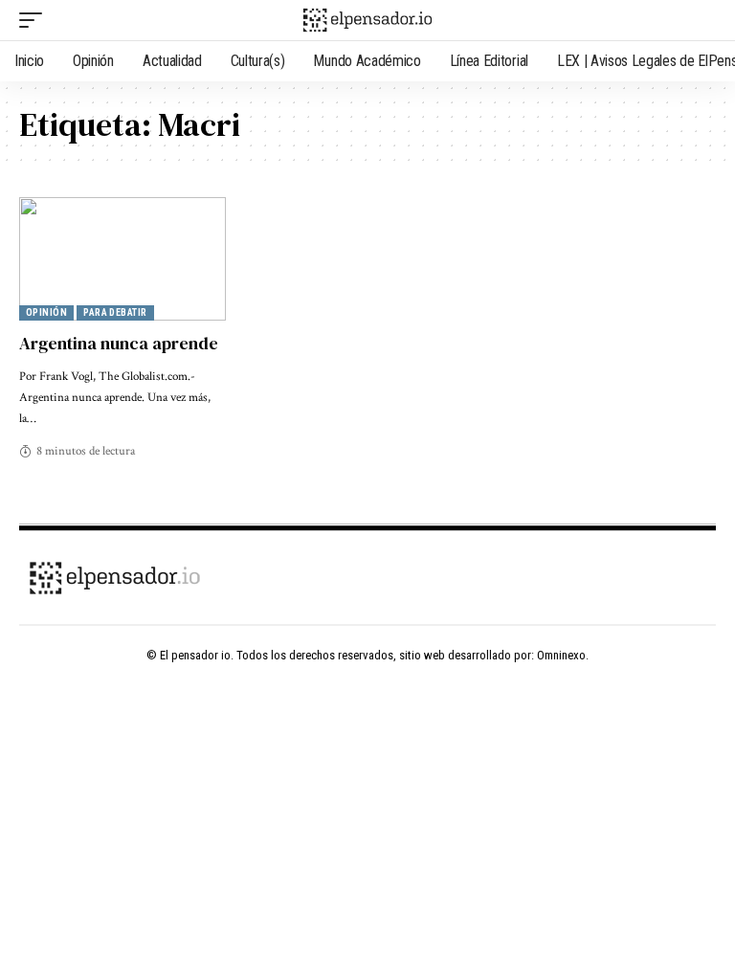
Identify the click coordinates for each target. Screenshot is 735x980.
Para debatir (114, 312)
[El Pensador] (367, 20)
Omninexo (561, 655)
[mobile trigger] (35, 20)
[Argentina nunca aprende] (122, 259)
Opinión (46, 312)
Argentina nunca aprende (118, 343)
